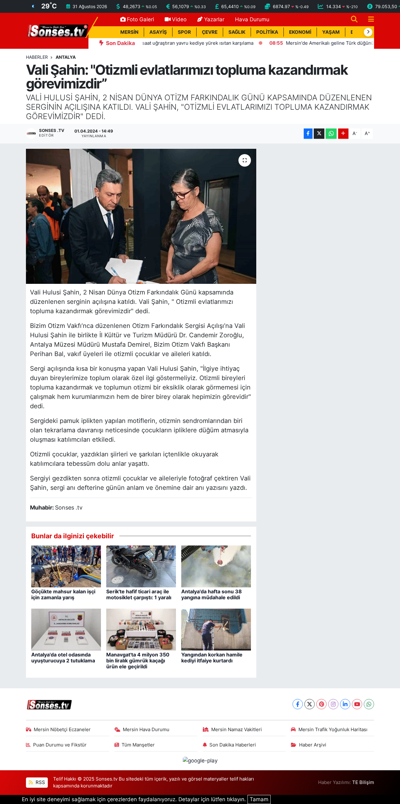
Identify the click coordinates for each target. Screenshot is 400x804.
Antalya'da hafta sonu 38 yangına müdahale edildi (211, 594)
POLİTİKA (267, 32)
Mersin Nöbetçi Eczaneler (62, 729)
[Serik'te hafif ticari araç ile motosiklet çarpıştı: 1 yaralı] (141, 566)
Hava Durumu (252, 19)
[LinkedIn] (345, 704)
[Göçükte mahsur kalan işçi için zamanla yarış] (66, 566)
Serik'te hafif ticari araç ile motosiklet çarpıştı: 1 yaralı (138, 594)
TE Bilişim (363, 782)
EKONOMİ (300, 32)
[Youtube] (357, 704)
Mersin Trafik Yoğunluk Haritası (333, 729)
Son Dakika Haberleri (232, 745)
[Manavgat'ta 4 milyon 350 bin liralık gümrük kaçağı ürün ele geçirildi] (141, 629)
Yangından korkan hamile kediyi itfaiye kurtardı (211, 657)
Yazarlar (214, 19)
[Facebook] (297, 704)
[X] (309, 704)
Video (179, 19)
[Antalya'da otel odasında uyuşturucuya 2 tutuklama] (66, 629)
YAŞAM (331, 32)
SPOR (184, 32)
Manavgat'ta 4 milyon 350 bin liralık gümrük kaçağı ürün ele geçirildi (137, 660)
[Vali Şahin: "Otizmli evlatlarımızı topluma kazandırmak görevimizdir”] (141, 216)
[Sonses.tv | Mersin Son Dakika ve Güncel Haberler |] (57, 30)
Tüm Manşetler (138, 745)
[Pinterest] (321, 704)
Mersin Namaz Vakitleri (236, 729)
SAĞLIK (236, 32)
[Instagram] (333, 704)
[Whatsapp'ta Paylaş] (331, 133)
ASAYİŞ (158, 32)
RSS (39, 782)
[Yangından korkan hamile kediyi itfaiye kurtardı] (216, 629)
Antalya (66, 57)
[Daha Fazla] (343, 133)
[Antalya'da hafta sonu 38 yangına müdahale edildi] (216, 566)
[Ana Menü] (368, 19)
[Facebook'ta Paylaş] (308, 133)
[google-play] (200, 760)
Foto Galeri (140, 19)
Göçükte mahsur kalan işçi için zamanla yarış (63, 594)
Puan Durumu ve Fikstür (60, 745)
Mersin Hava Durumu (146, 729)
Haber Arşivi (312, 745)
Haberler (37, 57)
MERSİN (129, 32)
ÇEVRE (210, 32)
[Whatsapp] (369, 704)
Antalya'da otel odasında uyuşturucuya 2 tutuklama (63, 657)
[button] (368, 32)
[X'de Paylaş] (319, 133)
